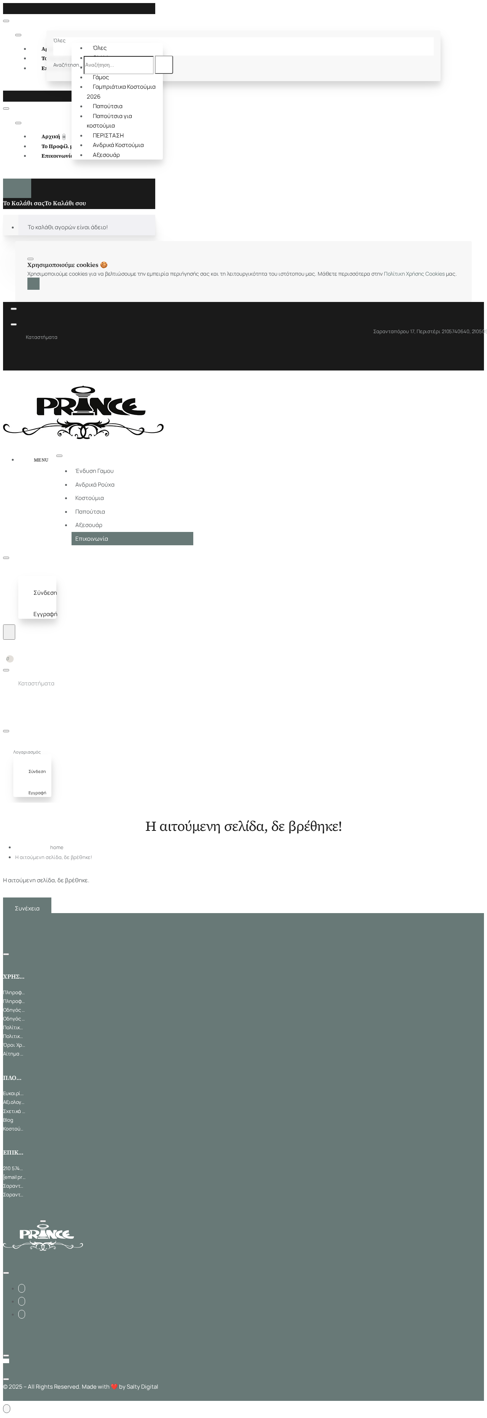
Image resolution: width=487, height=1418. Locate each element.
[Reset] (17, 188)
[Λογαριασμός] (25, 572)
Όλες (100, 48)
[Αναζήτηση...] (9, 632)
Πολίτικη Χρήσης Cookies (414, 273)
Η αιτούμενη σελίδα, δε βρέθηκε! (53, 857)
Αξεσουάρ (106, 155)
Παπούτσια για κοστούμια (109, 121)
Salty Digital (142, 1387)
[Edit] (6, 21)
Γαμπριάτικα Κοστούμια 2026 (121, 92)
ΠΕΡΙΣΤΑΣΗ (108, 135)
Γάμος (101, 77)
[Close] (5, 8)
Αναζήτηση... (68, 64)
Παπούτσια (108, 106)
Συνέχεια (27, 908)
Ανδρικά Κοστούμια (118, 145)
